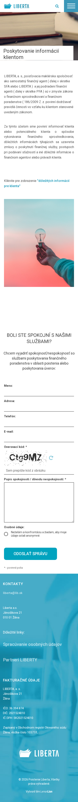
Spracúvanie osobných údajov (32, 644)
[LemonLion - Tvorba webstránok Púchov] (46, 792)
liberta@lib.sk (12, 593)
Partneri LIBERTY (20, 659)
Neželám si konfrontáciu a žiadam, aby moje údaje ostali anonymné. (39, 534)
